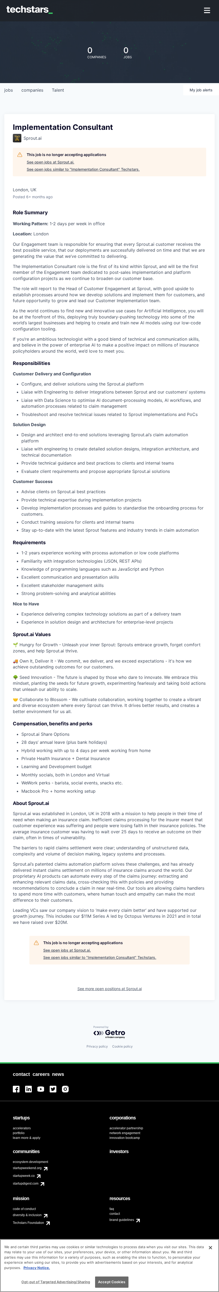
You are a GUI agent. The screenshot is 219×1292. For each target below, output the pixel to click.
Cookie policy (122, 1046)
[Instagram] (68, 1092)
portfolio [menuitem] (19, 1133)
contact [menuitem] (115, 1214)
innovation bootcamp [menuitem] (125, 1138)
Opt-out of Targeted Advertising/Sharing (55, 1282)
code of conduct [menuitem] (24, 1209)
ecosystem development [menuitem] (30, 1162)
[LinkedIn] (31, 1092)
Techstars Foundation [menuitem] (28, 1223)
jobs (8, 90)
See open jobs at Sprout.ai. (50, 162)
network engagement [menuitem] (125, 1133)
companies (32, 90)
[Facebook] (19, 1092)
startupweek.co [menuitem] (24, 1176)
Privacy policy (97, 1046)
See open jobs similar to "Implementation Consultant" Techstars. (83, 169)
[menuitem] (208, 10)
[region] (109, 1265)
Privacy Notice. (37, 1268)
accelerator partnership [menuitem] (126, 1128)
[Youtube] (43, 1092)
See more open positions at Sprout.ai (109, 988)
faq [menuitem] (112, 1209)
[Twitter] (56, 1092)
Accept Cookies (111, 1282)
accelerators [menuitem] (22, 1128)
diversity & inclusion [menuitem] (27, 1215)
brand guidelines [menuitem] (122, 1220)
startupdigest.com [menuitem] (25, 1183)
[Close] (210, 1248)
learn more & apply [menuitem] (26, 1138)
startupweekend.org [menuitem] (27, 1168)
